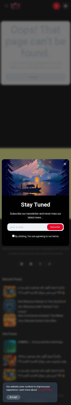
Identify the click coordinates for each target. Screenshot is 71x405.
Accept (13, 397)
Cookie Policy (45, 389)
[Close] (64, 164)
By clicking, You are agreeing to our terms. (37, 236)
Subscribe (55, 227)
